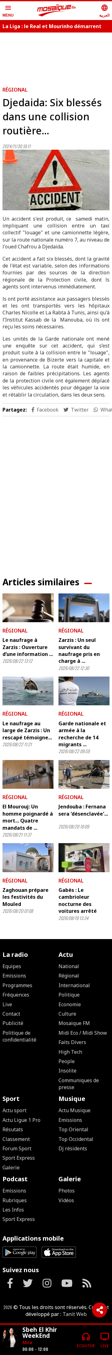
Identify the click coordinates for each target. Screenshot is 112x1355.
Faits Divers (72, 1042)
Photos (66, 1190)
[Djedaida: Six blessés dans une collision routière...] (56, 180)
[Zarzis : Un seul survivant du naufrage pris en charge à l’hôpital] (84, 607)
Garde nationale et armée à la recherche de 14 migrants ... (82, 734)
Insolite (67, 1070)
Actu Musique (74, 1110)
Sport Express (18, 1157)
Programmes (17, 985)
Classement (16, 1139)
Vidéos (66, 1200)
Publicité (12, 1023)
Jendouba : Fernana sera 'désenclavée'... (83, 810)
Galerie (11, 1167)
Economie (69, 1004)
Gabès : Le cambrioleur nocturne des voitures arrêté (77, 900)
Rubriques (14, 1200)
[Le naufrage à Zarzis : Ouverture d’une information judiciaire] (28, 607)
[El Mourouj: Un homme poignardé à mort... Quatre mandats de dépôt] (28, 774)
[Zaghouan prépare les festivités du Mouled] (28, 857)
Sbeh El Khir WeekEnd (39, 1332)
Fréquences (15, 994)
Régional (15, 89)
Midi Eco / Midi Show (82, 1032)
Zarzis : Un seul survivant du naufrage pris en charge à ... (79, 650)
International (74, 985)
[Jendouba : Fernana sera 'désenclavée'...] (84, 774)
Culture (67, 1013)
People (66, 1061)
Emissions (14, 975)
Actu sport (14, 1110)
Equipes (11, 966)
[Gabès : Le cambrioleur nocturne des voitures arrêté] (84, 857)
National (68, 966)
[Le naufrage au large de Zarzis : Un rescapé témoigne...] (28, 691)
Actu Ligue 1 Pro (21, 1120)
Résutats (12, 1129)
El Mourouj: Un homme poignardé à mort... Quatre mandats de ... (27, 817)
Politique (69, 994)
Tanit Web (75, 1314)
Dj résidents (72, 1148)
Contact (11, 1013)
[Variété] (9, 1337)
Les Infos (13, 1209)
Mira (27, 1342)
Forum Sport (16, 1148)
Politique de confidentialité (19, 1036)
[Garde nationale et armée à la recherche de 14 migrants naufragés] (84, 691)
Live (7, 1004)
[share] (99, 1310)
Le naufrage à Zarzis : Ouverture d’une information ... (27, 647)
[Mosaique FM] (56, 10)
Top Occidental (75, 1139)
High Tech (70, 1051)
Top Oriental (73, 1129)
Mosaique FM (74, 1023)
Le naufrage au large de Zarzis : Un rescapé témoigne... (27, 730)
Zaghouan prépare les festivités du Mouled (25, 897)
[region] (56, 491)
